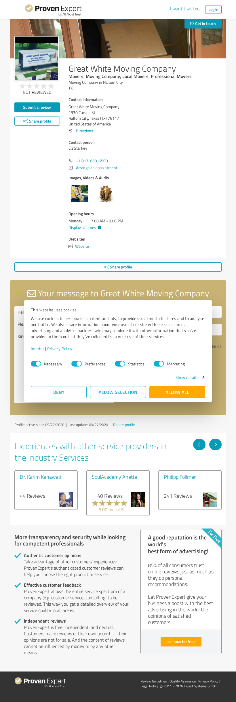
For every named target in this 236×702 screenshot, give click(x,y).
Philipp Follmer (180, 476)
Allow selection (118, 392)
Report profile (124, 424)
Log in (213, 9)
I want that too (184, 8)
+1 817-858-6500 (92, 160)
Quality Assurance (183, 681)
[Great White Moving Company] (36, 58)
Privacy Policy (59, 348)
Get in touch (205, 23)
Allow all (177, 392)
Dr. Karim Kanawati (40, 476)
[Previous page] (199, 444)
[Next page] (215, 444)
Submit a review (37, 107)
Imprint (37, 348)
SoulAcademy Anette (114, 476)
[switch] (76, 364)
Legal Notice (149, 686)
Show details (187, 377)
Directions (84, 130)
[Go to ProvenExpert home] (53, 11)
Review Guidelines (153, 681)
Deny (58, 392)
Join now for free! (181, 641)
